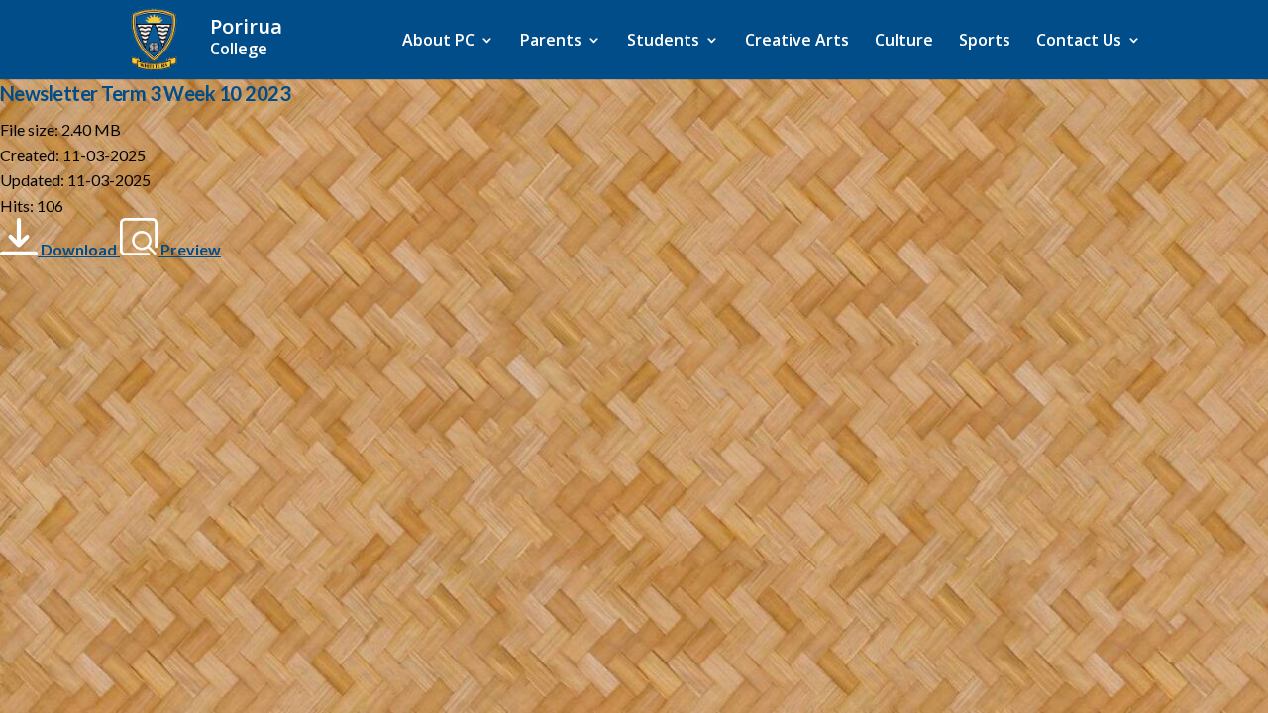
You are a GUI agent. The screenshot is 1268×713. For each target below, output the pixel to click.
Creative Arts (797, 42)
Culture (904, 42)
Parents (550, 42)
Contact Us (1078, 42)
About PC (438, 42)
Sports (984, 42)
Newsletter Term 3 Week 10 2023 (145, 93)
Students (663, 42)
